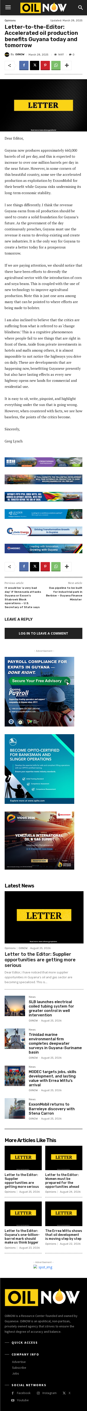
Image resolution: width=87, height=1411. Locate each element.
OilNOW (19, 54)
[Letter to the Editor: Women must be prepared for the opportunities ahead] (63, 1158)
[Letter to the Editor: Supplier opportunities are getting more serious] (44, 917)
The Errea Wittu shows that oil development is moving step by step (63, 1235)
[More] (67, 65)
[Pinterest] (45, 65)
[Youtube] (13, 1400)
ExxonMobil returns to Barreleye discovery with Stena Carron (52, 1108)
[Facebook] (24, 65)
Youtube (23, 1400)
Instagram (49, 1393)
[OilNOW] (8, 54)
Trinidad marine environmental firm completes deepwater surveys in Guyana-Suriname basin (55, 1043)
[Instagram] (38, 1393)
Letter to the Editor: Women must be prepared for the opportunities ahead (62, 1180)
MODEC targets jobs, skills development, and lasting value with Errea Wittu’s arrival (52, 1078)
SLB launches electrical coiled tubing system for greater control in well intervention (51, 1009)
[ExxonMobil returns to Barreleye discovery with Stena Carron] (15, 1108)
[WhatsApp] (56, 65)
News (32, 997)
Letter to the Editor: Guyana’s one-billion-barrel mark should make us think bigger (22, 1236)
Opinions (10, 20)
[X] (34, 65)
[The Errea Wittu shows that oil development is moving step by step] (63, 1213)
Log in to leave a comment (43, 633)
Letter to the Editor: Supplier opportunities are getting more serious (40, 959)
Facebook (24, 1393)
